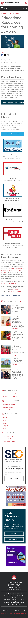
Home (2, 613)
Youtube (4, 423)
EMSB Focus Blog (7, 407)
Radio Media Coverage (9, 439)
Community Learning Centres (10, 394)
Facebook (5, 417)
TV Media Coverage (8, 436)
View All (21, 301)
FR (26, 8)
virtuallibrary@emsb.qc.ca (8, 283)
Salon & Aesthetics (14, 539)
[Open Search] (26, 3)
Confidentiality (23, 613)
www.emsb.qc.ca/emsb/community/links (13, 102)
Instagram (5, 425)
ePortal (12, 613)
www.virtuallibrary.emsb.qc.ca (12, 134)
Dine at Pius (14, 533)
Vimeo (4, 428)
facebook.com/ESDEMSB (15, 291)
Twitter (4, 420)
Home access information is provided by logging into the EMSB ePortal (12, 270)
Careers (17, 613)
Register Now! (14, 478)
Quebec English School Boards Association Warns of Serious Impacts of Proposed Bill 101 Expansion (18, 375)
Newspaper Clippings (8, 441)
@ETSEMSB (15, 289)
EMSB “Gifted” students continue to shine (17, 348)
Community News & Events (10, 396)
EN (23, 8)
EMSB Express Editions (9, 404)
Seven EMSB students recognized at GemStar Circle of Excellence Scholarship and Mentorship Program (18, 322)
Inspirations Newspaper (9, 410)
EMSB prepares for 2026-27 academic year (17, 334)
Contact (7, 613)
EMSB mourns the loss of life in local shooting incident (17, 361)
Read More (15, 313)
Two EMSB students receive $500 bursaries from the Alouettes (18, 309)
